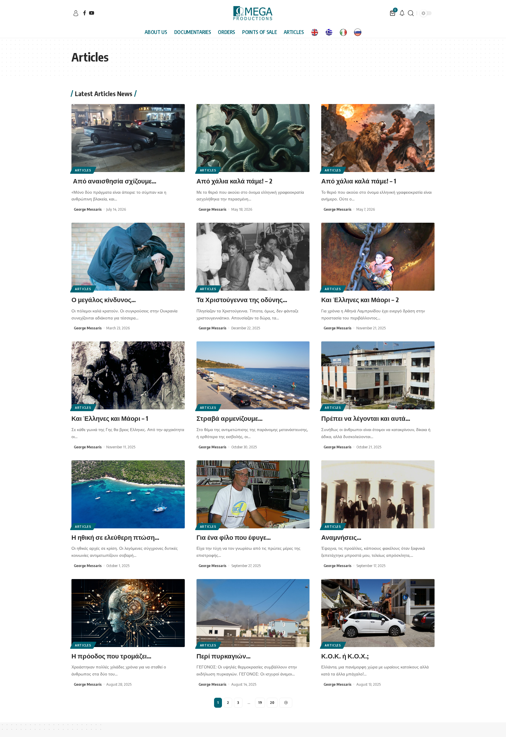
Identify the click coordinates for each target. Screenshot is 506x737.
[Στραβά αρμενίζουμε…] (253, 375)
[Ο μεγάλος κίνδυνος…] (128, 257)
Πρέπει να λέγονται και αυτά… (366, 418)
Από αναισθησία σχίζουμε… (114, 181)
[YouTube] (92, 13)
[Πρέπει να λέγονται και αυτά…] (378, 375)
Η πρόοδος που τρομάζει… (111, 656)
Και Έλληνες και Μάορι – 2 (360, 299)
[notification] (402, 13)
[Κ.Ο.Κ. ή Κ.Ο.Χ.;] (378, 613)
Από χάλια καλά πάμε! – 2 (235, 181)
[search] (411, 13)
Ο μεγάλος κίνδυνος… (104, 299)
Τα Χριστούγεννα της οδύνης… (242, 299)
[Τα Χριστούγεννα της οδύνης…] (253, 257)
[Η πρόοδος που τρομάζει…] (128, 613)
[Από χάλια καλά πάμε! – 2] (253, 138)
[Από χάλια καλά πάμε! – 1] (378, 138)
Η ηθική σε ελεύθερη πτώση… (116, 537)
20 (272, 702)
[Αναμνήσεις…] (378, 494)
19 (260, 702)
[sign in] (76, 13)
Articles (83, 170)
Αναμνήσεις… (342, 537)
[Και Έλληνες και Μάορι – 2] (378, 257)
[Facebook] (85, 13)
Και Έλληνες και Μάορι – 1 (109, 418)
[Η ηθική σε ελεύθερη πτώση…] (128, 494)
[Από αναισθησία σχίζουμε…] (128, 138)
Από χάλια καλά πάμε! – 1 (359, 181)
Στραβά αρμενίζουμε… (230, 418)
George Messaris (88, 209)
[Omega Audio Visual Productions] (253, 13)
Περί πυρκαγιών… (223, 656)
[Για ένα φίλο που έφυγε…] (253, 494)
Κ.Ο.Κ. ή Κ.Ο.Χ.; (345, 656)
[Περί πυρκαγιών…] (253, 613)
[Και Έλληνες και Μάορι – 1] (128, 375)
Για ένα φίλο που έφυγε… (233, 537)
